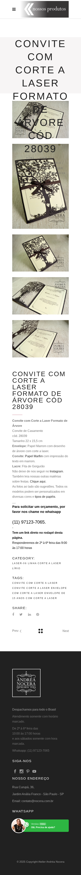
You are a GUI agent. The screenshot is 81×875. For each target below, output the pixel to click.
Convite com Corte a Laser (35, 583)
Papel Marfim (34, 456)
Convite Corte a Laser (31, 588)
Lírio (57, 163)
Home (30, 158)
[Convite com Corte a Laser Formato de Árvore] (40, 186)
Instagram (56, 471)
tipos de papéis (45, 496)
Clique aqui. (38, 481)
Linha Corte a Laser (33, 163)
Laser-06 (44, 158)
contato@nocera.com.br (37, 801)
